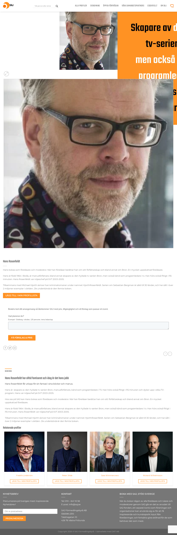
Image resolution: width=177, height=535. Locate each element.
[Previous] (4, 250)
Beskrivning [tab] (8, 371)
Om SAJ (164, 6)
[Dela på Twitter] (10, 348)
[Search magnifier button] (57, 6)
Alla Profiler (81, 6)
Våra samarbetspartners (133, 6)
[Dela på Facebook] (5, 348)
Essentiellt (152, 6)
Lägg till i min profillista (21, 295)
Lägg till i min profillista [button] (24, 481)
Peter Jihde (67, 475)
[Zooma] (6, 73)
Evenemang (95, 6)
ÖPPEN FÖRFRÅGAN (110, 6)
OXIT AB (115, 531)
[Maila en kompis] (15, 348)
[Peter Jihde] (67, 452)
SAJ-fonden (126, 508)
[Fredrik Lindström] (24, 452)
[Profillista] (172, 5)
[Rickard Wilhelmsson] (153, 452)
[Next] (12, 72)
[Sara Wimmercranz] (110, 452)
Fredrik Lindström (24, 475)
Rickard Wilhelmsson (152, 475)
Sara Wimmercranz (110, 475)
